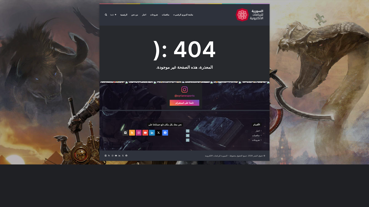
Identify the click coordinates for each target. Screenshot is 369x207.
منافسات (165, 15)
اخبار (144, 15)
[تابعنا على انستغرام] (184, 90)
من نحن (134, 15)
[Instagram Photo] (255, 96)
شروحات (154, 15)
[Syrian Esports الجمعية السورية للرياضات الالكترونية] (249, 15)
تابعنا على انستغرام (185, 102)
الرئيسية (123, 15)
